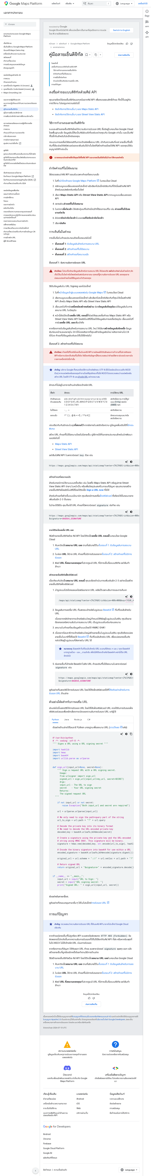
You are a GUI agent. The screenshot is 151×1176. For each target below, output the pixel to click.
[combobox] (96, 3)
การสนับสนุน (115, 1108)
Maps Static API (63, 444)
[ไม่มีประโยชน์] (131, 44)
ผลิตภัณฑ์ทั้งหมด (50, 1158)
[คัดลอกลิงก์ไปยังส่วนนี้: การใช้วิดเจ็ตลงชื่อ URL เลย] (76, 530)
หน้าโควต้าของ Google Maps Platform (77, 180)
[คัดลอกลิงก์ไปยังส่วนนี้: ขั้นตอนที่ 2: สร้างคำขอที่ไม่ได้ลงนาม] (86, 344)
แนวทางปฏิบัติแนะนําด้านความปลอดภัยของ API (55, 1114)
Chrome (47, 1139)
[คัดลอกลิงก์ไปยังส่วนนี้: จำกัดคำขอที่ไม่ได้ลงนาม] (80, 168)
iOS (78, 1103)
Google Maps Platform (80, 44)
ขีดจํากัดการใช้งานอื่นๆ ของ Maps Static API (77, 109)
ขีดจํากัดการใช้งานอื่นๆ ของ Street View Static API (80, 114)
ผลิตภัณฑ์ (56, 3)
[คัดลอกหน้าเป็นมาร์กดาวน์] (96, 54)
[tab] (55, 719)
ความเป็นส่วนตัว (60, 1170)
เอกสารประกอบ (13, 13)
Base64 (107, 610)
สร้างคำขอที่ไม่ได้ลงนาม (78, 249)
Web (79, 1108)
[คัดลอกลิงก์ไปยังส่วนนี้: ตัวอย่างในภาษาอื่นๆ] (71, 896)
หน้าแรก (52, 44)
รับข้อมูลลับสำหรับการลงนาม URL (83, 243)
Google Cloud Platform (53, 1148)
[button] (19, 85)
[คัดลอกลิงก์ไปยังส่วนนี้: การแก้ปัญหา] (71, 914)
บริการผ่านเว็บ (82, 1113)
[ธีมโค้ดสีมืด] (131, 461)
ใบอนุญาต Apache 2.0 (52, 1019)
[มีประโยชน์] (127, 44)
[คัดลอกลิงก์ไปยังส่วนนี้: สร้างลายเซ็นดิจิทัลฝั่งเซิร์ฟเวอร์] (80, 575)
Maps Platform (31, 4)
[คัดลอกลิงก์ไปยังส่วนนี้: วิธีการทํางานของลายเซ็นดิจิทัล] (88, 123)
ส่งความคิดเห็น (124, 55)
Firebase (47, 1143)
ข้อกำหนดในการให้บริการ (119, 1113)
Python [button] (55, 719)
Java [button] (66, 719)
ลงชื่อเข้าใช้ (142, 3)
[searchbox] (20, 24)
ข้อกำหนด (47, 1170)
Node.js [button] (78, 719)
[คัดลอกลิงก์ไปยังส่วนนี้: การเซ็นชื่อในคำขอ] (74, 232)
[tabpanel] (91, 807)
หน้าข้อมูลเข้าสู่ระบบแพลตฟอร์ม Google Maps (81, 292)
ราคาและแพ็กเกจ (117, 1099)
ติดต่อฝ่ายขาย (115, 1103)
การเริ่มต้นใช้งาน (50, 1108)
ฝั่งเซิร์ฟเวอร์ (106, 495)
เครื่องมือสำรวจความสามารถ (55, 1103)
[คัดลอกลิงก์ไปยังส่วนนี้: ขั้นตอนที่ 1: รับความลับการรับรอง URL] (89, 263)
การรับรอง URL (98, 902)
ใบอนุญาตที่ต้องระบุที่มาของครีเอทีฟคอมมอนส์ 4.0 (91, 1016)
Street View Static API (66, 449)
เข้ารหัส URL (83, 377)
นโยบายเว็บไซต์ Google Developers (111, 1019)
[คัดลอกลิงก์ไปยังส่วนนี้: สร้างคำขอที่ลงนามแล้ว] (74, 477)
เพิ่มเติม (68, 3)
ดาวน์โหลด (114, 727)
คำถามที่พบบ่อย (49, 1099)
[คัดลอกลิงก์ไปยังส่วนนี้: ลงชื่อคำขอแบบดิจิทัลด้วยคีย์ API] (99, 92)
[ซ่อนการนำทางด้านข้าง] (35, 1171)
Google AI (47, 1153)
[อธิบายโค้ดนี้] (126, 461)
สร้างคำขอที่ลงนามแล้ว (78, 254)
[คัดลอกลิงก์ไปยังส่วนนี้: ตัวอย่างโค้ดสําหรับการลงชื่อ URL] (90, 702)
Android (80, 1099)
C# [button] (88, 719)
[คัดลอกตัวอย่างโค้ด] (131, 734)
